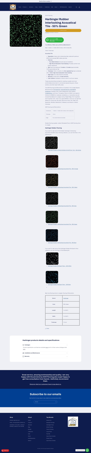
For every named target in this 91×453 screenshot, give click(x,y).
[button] (25, 7)
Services (30, 424)
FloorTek (48, 433)
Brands (29, 429)
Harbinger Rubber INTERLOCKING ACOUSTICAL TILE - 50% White (64, 150)
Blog (29, 427)
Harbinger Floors (50, 424)
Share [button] (47, 328)
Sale (29, 433)
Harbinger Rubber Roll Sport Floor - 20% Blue (59, 284)
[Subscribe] (55, 401)
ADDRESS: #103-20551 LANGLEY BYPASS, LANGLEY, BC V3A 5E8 (17, 425)
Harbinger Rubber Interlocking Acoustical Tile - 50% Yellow (62, 187)
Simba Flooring (49, 427)
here (47, 347)
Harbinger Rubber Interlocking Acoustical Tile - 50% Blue (62, 242)
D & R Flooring (43, 448)
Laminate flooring (65, 89)
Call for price (63, 30)
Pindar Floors (49, 438)
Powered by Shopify (50, 448)
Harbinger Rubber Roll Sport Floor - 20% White (59, 266)
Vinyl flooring (56, 89)
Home (29, 420)
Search (29, 440)
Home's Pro (48, 420)
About (29, 436)
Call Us (5, 450)
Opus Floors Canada (50, 436)
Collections (30, 431)
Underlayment (48, 93)
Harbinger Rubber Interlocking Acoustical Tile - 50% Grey (62, 206)
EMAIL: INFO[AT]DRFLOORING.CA (17, 422)
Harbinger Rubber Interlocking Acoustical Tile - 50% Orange (63, 168)
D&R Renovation (31, 438)
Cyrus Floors (49, 431)
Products (30, 422)
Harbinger (65, 298)
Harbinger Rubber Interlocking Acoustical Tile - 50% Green (62, 224)
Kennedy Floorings (50, 422)
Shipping (47, 32)
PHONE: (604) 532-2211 (15, 420)
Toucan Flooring (49, 429)
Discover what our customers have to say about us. (45, 384)
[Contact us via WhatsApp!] (87, 450)
